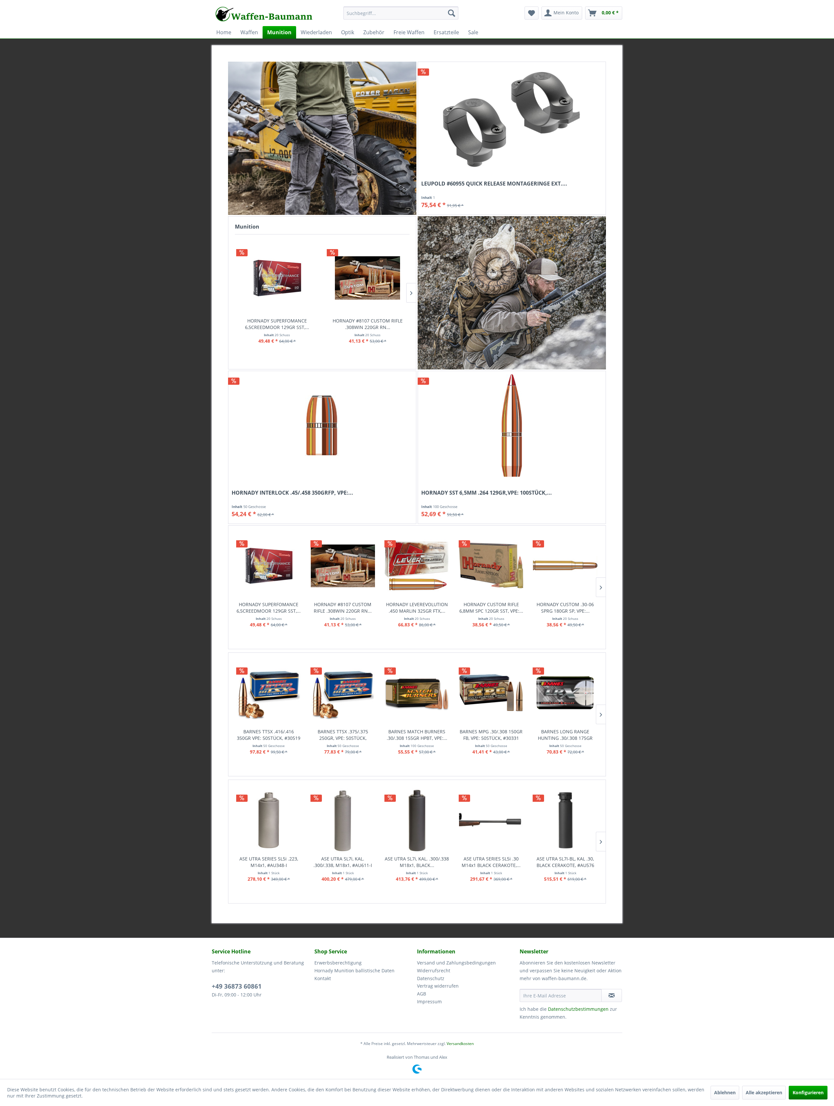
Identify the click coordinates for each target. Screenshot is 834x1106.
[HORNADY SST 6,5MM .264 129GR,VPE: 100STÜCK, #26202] (511, 425)
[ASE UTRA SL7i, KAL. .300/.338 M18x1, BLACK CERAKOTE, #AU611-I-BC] (417, 820)
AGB (421, 994)
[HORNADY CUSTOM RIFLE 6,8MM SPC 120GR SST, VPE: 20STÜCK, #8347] (417, 566)
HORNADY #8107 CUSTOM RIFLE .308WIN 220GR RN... (368, 324)
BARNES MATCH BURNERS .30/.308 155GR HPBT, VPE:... (417, 734)
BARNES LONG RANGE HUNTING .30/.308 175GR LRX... (565, 734)
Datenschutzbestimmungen (578, 1009)
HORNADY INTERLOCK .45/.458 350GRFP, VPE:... (292, 492)
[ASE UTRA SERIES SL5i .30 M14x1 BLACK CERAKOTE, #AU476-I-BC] (491, 820)
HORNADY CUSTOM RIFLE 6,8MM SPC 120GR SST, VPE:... (417, 607)
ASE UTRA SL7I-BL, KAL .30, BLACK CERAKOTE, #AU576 (565, 862)
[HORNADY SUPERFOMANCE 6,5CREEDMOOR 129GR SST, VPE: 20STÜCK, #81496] (277, 278)
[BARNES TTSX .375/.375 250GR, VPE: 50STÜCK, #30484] (343, 693)
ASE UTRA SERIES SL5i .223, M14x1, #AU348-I (268, 862)
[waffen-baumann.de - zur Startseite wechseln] (264, 15)
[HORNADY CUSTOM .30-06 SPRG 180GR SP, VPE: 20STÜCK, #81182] (491, 566)
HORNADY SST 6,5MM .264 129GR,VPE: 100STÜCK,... (486, 492)
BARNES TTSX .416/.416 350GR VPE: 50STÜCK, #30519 (268, 734)
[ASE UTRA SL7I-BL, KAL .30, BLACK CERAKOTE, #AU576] (565, 820)
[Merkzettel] (532, 13)
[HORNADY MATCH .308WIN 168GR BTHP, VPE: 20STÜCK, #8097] (565, 566)
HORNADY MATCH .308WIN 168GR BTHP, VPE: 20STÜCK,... (565, 607)
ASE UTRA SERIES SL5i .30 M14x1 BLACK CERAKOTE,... (491, 862)
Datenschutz (430, 978)
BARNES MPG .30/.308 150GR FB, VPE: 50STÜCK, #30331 (491, 734)
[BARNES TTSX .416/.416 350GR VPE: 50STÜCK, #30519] (269, 693)
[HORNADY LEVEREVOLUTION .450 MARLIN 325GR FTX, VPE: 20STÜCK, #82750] (342, 566)
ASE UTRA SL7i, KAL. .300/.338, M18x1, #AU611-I (342, 862)
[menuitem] (400, 16)
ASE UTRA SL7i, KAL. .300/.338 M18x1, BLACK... (417, 862)
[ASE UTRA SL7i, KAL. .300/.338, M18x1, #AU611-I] (343, 820)
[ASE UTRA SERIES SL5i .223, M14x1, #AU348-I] (269, 820)
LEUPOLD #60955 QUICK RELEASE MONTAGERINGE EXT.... (494, 183)
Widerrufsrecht (433, 970)
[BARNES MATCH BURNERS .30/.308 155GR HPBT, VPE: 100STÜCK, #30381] (417, 693)
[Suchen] (451, 13)
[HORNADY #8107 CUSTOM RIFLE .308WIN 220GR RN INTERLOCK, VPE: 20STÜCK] (367, 278)
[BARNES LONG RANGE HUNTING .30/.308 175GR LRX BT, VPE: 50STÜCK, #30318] (565, 693)
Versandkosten (460, 1043)
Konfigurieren (808, 1092)
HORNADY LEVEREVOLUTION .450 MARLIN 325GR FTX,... (343, 607)
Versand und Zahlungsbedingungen (456, 963)
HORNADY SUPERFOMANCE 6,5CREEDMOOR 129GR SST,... (277, 324)
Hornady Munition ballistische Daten (354, 970)
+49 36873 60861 (237, 986)
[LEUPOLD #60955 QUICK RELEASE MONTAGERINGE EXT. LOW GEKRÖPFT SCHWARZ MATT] (511, 116)
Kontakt (322, 978)
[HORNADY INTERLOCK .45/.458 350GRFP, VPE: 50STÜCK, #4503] (322, 425)
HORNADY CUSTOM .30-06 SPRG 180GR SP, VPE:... (491, 607)
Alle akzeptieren (764, 1092)
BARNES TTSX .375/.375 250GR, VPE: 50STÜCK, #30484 (343, 734)
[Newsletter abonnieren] (611, 995)
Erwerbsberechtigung (338, 963)
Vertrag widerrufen (438, 986)
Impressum (429, 1001)
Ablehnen (725, 1092)
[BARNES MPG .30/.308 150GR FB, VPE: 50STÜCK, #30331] (491, 693)
